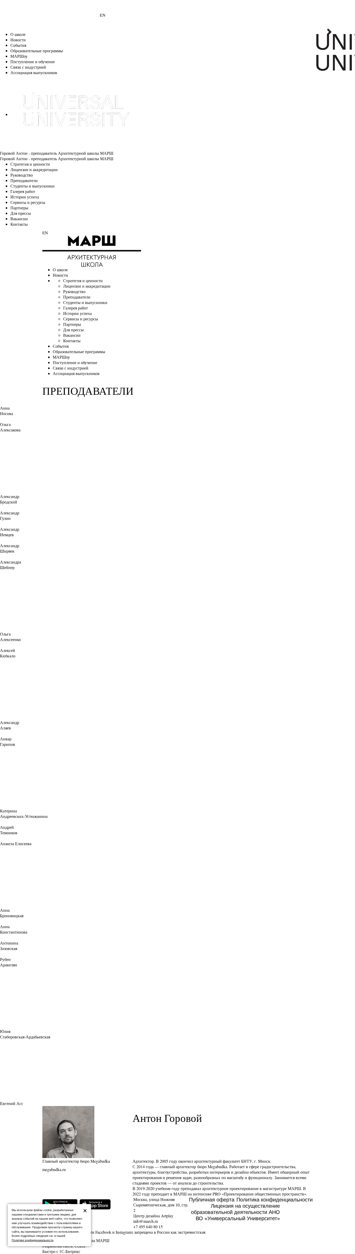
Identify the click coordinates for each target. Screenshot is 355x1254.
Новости (18, 39)
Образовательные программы (36, 50)
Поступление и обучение (32, 61)
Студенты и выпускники (32, 186)
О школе (17, 34)
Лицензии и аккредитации (34, 169)
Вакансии (19, 218)
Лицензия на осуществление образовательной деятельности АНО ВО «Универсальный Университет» (235, 1212)
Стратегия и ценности (30, 164)
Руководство (21, 175)
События (18, 45)
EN (103, 15)
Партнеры (19, 207)
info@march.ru (145, 1221)
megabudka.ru (54, 1169)
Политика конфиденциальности (274, 1200)
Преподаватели (24, 180)
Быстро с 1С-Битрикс (61, 1251)
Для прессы (20, 213)
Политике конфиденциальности (32, 1240)
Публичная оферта (211, 1200)
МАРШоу (19, 56)
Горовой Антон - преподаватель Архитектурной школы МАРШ (56, 153)
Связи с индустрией (28, 67)
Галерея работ (22, 191)
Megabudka (217, 1166)
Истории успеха (24, 196)
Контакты (19, 224)
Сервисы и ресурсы (27, 202)
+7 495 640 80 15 (148, 1226)
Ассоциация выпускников (33, 72)
